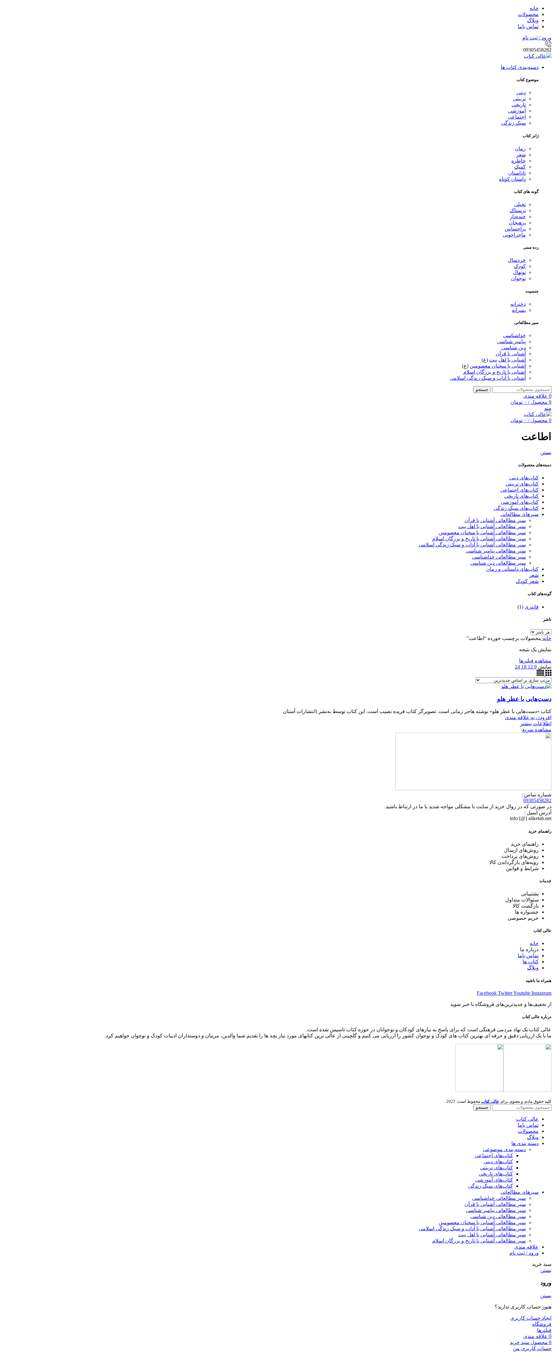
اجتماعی (517, 117)
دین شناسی (513, 347)
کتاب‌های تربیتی (522, 483)
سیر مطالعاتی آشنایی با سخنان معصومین (482, 532)
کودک (520, 266)
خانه (546, 638)
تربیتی (519, 98)
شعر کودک (527, 581)
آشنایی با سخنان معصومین (498, 366)
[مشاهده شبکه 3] (547, 674)
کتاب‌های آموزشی (520, 502)
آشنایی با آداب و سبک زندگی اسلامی (488, 378)
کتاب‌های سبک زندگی (516, 508)
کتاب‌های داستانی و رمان (512, 569)
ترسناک (518, 210)
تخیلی (520, 204)
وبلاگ (533, 967)
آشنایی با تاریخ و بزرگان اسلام (494, 372)
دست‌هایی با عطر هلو (524, 698)
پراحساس (515, 228)
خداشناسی (514, 335)
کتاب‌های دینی (524, 477)
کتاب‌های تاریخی (521, 496)
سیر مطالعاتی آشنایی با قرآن (495, 520)
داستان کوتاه (512, 179)
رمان (520, 148)
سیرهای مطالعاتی (519, 514)
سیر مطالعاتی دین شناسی (498, 563)
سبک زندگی (513, 123)
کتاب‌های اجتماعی (519, 490)
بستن (545, 452)
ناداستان (517, 173)
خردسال (517, 260)
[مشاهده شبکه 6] (540, 674)
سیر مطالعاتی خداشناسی (499, 557)
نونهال (519, 272)
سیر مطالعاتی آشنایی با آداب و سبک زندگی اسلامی (472, 544)
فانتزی (532, 607)
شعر (521, 154)
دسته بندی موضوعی (504, 1149)
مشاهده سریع (536, 729)
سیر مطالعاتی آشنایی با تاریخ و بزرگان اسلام (479, 538)
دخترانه (518, 304)
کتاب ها (531, 961)
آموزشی (517, 110)
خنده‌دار (518, 216)
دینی (521, 92)
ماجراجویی (514, 234)
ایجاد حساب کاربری (530, 1318)
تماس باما (528, 955)
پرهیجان (517, 222)
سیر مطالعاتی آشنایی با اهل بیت (492, 526)
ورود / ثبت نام (524, 1253)
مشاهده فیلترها (535, 660)
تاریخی (519, 104)
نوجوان (518, 278)
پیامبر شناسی (511, 341)
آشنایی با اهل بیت (507, 359)
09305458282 (537, 800)
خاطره (518, 160)
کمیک (520, 167)
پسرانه (519, 310)
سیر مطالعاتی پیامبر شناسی (496, 550)
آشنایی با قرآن (511, 353)
